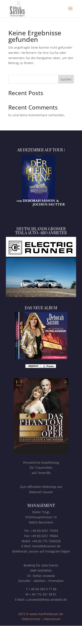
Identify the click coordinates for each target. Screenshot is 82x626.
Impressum (52, 619)
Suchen (66, 79)
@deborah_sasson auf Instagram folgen (41, 551)
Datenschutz (31, 619)
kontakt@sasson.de (46, 546)
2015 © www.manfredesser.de (40, 614)
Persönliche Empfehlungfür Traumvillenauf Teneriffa (41, 467)
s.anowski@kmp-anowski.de (46, 599)
